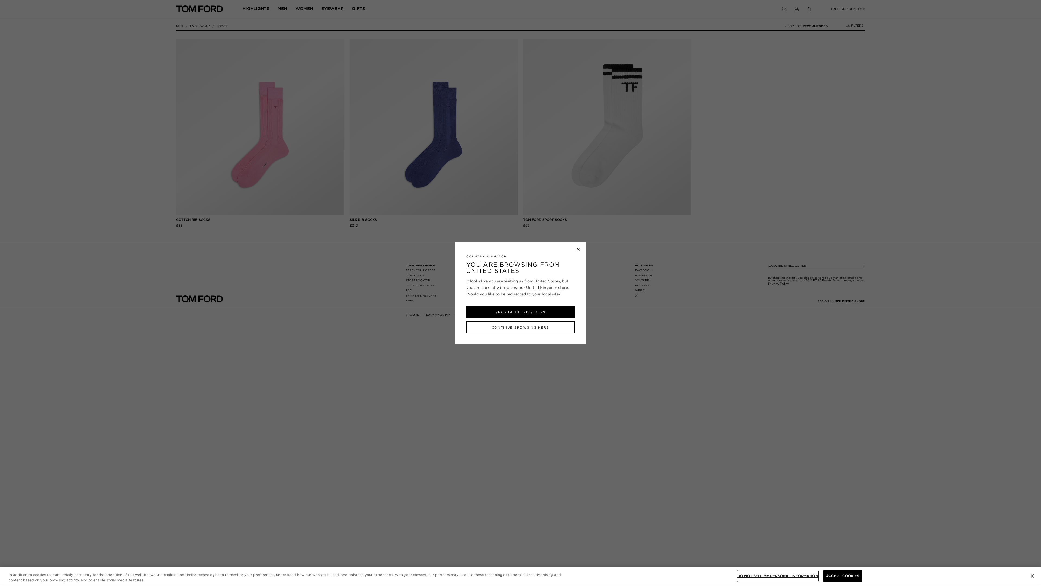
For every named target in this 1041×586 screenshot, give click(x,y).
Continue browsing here (520, 327)
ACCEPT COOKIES (842, 576)
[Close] (1032, 576)
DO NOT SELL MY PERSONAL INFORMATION (777, 576)
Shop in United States (520, 312)
